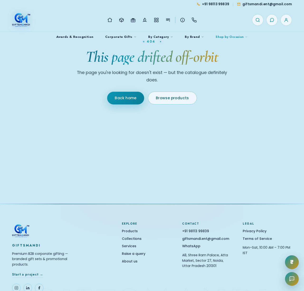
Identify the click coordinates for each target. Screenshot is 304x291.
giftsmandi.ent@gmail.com (205, 239)
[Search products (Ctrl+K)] (257, 20)
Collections (132, 239)
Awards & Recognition (75, 37)
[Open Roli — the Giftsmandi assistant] (292, 279)
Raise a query (133, 254)
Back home (126, 97)
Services (129, 246)
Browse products (172, 97)
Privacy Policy (254, 231)
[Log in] (286, 20)
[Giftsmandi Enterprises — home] (21, 20)
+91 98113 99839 (195, 231)
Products (130, 231)
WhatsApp (191, 246)
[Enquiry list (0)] (272, 20)
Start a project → (27, 274)
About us (130, 261)
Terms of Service (257, 239)
